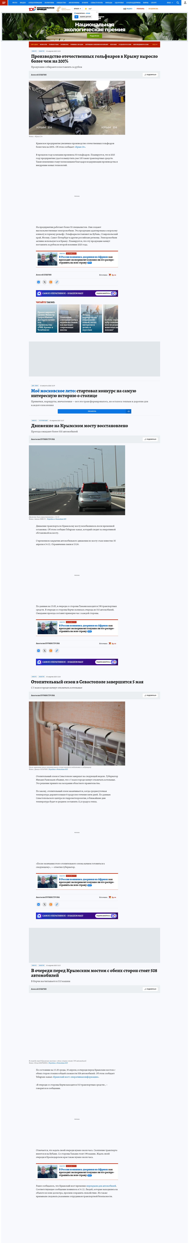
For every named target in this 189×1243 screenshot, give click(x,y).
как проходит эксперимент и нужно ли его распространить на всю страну (86, 260)
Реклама (140, 9)
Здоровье (119, 3)
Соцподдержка (133, 3)
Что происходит (43, 420)
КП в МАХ (113, 44)
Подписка (153, 9)
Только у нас (54, 44)
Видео (23, 3)
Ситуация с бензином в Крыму (96, 44)
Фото (14, 3)
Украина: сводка (76, 44)
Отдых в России (125, 44)
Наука (145, 3)
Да (76, 16)
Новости (43, 44)
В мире (85, 3)
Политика (49, 3)
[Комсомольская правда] (41, 9)
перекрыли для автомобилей (101, 1185)
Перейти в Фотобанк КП (56, 519)
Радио (129, 9)
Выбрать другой (85, 16)
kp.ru (114, 275)
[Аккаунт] (185, 2)
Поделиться (151, 75)
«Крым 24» (80, 147)
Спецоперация (35, 3)
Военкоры (64, 44)
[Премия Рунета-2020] (62, 8)
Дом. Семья (35, 385)
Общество (61, 3)
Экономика (74, 3)
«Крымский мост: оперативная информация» (75, 1077)
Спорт (154, 3)
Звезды (108, 3)
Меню (4, 2)
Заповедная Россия (140, 44)
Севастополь (97, 3)
